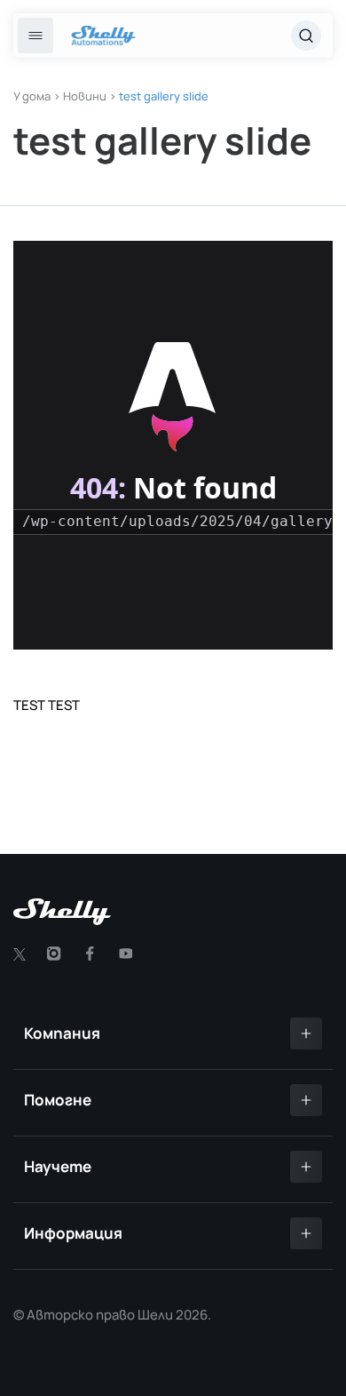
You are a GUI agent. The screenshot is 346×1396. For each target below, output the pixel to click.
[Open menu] (35, 35)
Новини (84, 96)
